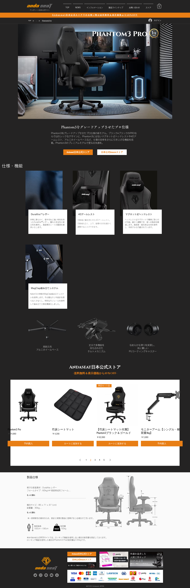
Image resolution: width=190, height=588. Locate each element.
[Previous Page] (80, 460)
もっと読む (31, 495)
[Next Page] (110, 460)
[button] (95, 6)
